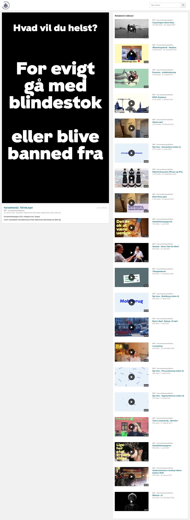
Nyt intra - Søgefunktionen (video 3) (168, 396)
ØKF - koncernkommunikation (14, 210)
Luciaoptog (157, 346)
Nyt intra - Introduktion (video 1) (166, 147)
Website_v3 (157, 495)
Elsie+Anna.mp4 (159, 197)
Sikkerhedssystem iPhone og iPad (167, 172)
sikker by (57, 213)
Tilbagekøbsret (159, 271)
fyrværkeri (19, 213)
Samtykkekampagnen (161, 445)
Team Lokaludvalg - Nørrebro (165, 421)
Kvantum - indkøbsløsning (164, 72)
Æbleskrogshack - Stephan (164, 47)
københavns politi (47, 213)
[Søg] (183, 5)
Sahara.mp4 (157, 122)
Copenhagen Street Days (163, 23)
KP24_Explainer (159, 97)
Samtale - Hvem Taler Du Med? (165, 246)
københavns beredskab (32, 213)
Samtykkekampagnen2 (162, 222)
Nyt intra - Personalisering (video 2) (168, 371)
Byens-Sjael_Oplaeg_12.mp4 (165, 321)
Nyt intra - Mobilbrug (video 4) (165, 296)
